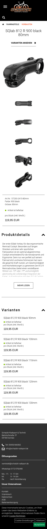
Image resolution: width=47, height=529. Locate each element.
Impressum (7, 494)
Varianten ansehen (22, 43)
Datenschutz (7, 497)
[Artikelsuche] (3, 17)
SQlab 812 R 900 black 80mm (23, 33)
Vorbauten (27, 24)
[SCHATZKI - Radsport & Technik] (21, 7)
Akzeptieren (39, 524)
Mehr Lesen (23, 285)
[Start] (3, 24)
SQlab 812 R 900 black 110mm (20, 360)
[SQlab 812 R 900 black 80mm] (23, 72)
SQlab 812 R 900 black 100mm (20, 339)
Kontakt (5, 491)
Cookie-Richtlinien (17, 516)
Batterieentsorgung (10, 502)
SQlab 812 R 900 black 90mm (20, 317)
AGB (3, 500)
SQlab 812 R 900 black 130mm (20, 402)
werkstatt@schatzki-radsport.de (15, 463)
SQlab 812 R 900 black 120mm (20, 381)
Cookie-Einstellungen (24, 520)
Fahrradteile (12, 24)
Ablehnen (40, 520)
